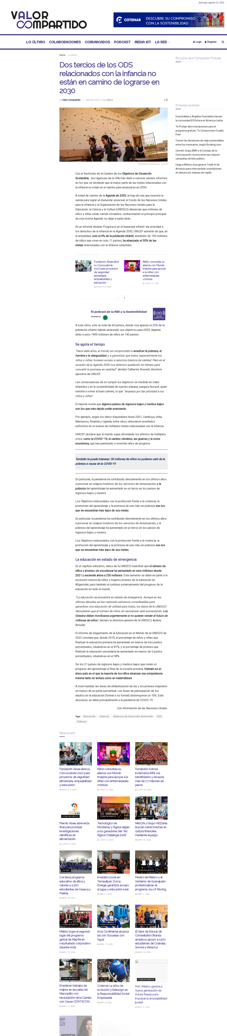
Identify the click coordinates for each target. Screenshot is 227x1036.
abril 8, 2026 (105, 1002)
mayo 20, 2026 (68, 898)
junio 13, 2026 (106, 840)
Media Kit (143, 42)
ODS (159, 716)
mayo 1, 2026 (143, 894)
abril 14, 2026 (144, 952)
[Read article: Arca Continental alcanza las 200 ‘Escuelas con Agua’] (113, 916)
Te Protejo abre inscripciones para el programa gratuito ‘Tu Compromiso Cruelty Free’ (200, 130)
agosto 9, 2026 (103, 287)
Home (62, 55)
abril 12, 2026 (68, 1006)
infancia (104, 716)
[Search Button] (223, 42)
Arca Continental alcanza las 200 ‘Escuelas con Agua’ (113, 935)
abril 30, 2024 (93, 100)
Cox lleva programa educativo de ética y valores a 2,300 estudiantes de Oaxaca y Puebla (75, 885)
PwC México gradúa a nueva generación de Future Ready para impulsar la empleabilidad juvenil (151, 993)
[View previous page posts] (118, 298)
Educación (90, 716)
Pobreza (81, 721)
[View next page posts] (124, 298)
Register (212, 41)
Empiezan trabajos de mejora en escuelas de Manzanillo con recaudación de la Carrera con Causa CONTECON (75, 993)
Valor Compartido (71, 100)
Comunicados (97, 42)
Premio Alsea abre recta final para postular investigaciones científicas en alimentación (74, 831)
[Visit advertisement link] (169, 19)
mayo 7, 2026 (105, 894)
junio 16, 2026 (68, 844)
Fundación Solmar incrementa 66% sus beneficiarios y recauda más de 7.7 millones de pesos (149, 777)
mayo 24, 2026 (144, 840)
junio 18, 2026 (144, 790)
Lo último (35, 42)
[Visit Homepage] (47, 20)
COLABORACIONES (65, 42)
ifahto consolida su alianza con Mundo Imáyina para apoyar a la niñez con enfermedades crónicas (112, 777)
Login (198, 41)
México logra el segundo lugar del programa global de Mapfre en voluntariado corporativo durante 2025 (74, 939)
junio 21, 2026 (151, 283)
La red (161, 42)
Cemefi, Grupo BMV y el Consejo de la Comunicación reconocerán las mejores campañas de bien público (198, 154)
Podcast (122, 42)
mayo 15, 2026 (68, 952)
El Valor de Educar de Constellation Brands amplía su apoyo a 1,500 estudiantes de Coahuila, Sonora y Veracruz (150, 939)
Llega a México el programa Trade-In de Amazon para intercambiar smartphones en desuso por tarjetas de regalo (199, 168)
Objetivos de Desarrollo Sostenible (133, 716)
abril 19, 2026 (106, 944)
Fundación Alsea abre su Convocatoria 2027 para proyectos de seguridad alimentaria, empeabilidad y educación (106, 272)
